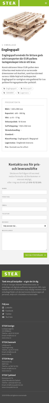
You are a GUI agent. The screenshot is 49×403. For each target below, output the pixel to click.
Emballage (10, 45)
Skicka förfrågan (34, 255)
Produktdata (12, 102)
